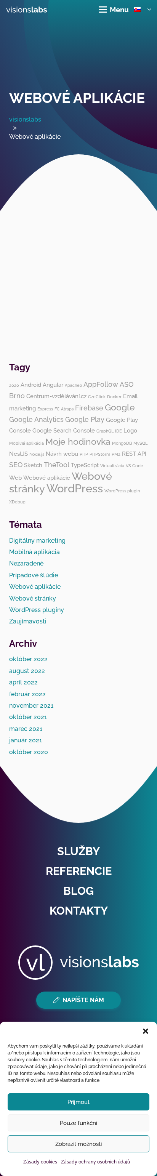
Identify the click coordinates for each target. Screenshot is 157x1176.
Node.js (36, 454)
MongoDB (122, 443)
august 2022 (27, 671)
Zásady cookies (40, 1162)
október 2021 (28, 717)
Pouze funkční (78, 1123)
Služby (78, 851)
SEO (15, 465)
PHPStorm (100, 454)
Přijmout (78, 1102)
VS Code (134, 465)
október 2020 (28, 752)
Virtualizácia (112, 465)
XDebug (17, 502)
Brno (17, 396)
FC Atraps (64, 409)
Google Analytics (36, 419)
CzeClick (97, 396)
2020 (14, 385)
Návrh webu (62, 453)
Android (31, 384)
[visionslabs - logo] (26, 9)
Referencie (79, 871)
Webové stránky (32, 598)
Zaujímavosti (27, 621)
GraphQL (105, 431)
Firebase (89, 408)
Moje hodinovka (78, 442)
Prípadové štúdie (33, 575)
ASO (126, 384)
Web (15, 477)
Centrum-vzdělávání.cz (56, 396)
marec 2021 (25, 728)
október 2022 (28, 659)
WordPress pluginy (36, 610)
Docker (114, 396)
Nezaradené (26, 563)
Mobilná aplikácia (26, 443)
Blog (78, 890)
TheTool (56, 465)
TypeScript (85, 465)
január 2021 (25, 740)
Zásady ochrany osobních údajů (95, 1162)
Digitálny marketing (37, 540)
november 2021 (31, 705)
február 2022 (27, 694)
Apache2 (73, 385)
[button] (145, 1031)
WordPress (74, 488)
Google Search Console (63, 430)
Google (120, 407)
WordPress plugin (122, 491)
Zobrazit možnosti (78, 1144)
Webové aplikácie (77, 98)
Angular (53, 384)
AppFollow (100, 384)
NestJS (18, 453)
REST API (134, 453)
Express (45, 409)
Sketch (33, 465)
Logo (130, 430)
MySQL (140, 443)
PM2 (116, 454)
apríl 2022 (23, 682)
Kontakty (79, 910)
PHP (84, 454)
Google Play (84, 419)
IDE (118, 431)
